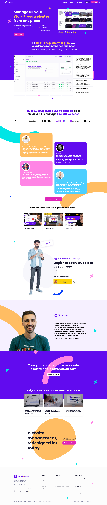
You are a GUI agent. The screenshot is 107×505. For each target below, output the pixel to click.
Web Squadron (29, 228)
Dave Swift (69, 228)
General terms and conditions (45, 501)
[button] (19, 34)
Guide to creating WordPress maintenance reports (52, 411)
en (99, 2)
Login (87, 2)
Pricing (71, 2)
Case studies (79, 2)
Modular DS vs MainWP (80, 480)
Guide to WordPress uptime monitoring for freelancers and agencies (33, 411)
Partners (77, 491)
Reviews (42, 488)
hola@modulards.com (78, 501)
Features (65, 2)
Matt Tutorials (50, 228)
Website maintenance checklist (61, 486)
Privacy (29, 501)
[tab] (83, 59)
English (89, 501)
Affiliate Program (79, 493)
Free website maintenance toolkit (62, 484)
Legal (24, 501)
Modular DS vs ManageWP (81, 478)
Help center (43, 486)
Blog (55, 478)
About (76, 488)
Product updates (45, 484)
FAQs (55, 480)
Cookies (35, 501)
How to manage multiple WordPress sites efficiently (73, 410)
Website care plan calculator (61, 482)
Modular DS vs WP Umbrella (81, 482)
